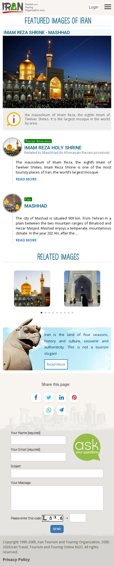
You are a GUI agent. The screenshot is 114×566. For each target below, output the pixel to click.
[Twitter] (49, 397)
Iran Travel (19, 547)
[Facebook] (36, 397)
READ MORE (26, 179)
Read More (56, 364)
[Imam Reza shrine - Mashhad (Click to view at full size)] (32, 289)
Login (94, 7)
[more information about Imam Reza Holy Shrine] (13, 146)
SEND (57, 529)
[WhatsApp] (49, 410)
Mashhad (50, 152)
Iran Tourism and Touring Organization (69, 542)
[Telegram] (61, 410)
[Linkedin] (61, 397)
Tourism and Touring (46, 547)
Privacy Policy (16, 559)
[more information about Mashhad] (13, 202)
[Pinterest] (74, 397)
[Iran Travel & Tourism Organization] (23, 7)
